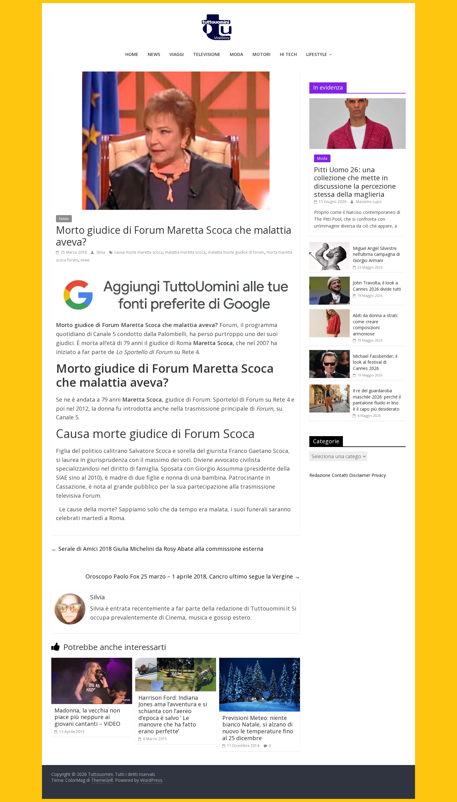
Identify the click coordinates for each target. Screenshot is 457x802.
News (154, 54)
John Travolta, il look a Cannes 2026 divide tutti (377, 286)
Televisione (206, 54)
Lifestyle (316, 54)
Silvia (101, 252)
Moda (236, 54)
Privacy (379, 475)
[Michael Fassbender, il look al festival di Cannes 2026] (329, 353)
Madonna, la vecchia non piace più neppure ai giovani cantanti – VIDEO (87, 717)
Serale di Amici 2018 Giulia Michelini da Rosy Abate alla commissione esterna (157, 548)
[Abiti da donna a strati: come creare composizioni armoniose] (329, 313)
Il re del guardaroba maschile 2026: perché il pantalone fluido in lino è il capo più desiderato (377, 400)
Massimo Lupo (369, 201)
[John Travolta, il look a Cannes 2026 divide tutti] (329, 280)
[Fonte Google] (175, 295)
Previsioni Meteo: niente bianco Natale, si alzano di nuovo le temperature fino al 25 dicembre (257, 728)
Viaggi (176, 54)
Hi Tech (288, 54)
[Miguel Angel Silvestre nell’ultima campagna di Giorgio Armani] (329, 245)
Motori (261, 54)
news (85, 260)
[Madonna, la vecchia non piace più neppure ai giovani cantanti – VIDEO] (91, 661)
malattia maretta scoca (185, 252)
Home (131, 54)
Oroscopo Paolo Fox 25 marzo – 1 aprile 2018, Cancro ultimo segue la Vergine (192, 576)
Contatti (340, 475)
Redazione (319, 475)
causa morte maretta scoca (138, 252)
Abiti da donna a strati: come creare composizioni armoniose (375, 324)
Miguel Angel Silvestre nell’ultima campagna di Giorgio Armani (376, 254)
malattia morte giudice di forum (236, 252)
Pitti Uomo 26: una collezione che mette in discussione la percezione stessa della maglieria (355, 182)
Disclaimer (359, 475)
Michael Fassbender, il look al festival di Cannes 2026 (375, 362)
